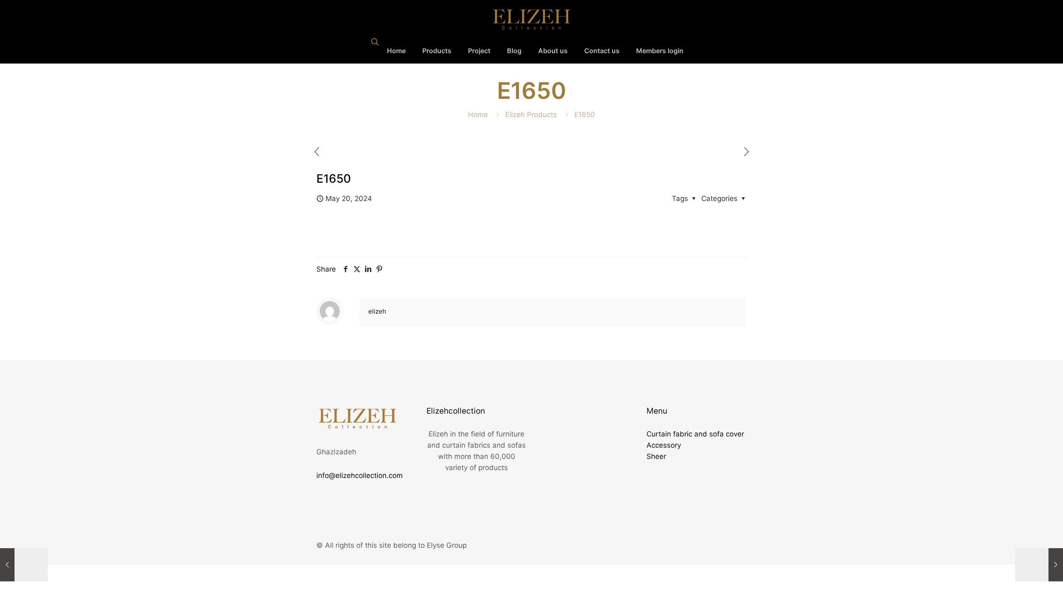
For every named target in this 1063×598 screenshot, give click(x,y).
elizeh (377, 311)
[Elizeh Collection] (531, 19)
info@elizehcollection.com (359, 475)
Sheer (656, 456)
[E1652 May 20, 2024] (24, 564)
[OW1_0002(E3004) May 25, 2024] (1039, 564)
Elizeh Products (531, 114)
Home (478, 114)
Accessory (664, 445)
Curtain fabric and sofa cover (695, 434)
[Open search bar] (375, 42)
